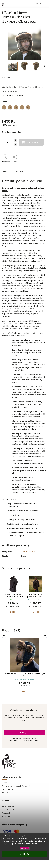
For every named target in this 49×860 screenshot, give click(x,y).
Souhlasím (24, 854)
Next (45, 635)
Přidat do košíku (34, 142)
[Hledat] (37, 4)
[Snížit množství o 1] (15, 144)
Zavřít (40, 165)
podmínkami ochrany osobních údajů (24, 740)
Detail (13, 612)
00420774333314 (8, 810)
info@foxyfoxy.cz (8, 806)
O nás (4, 783)
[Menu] (45, 3)
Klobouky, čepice (28, 551)
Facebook (6, 813)
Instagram (6, 816)
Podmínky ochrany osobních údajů (16, 786)
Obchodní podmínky (10, 789)
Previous (4, 635)
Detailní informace (10, 91)
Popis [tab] (6, 171)
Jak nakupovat (8, 793)
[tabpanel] (13, 596)
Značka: (13, 95)
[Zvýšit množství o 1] (15, 140)
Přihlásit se (24, 733)
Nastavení (25, 848)
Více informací (30, 843)
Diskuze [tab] (19, 171)
